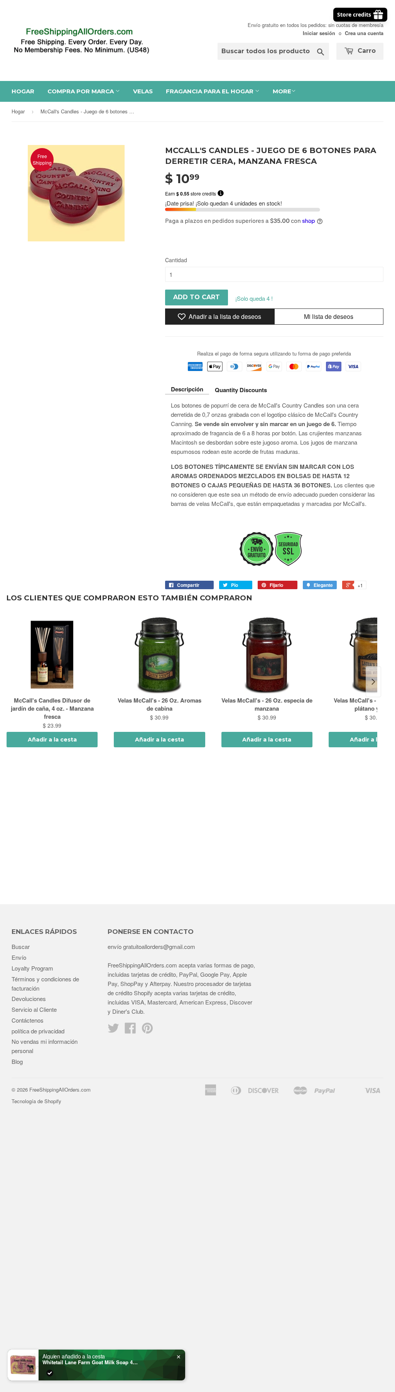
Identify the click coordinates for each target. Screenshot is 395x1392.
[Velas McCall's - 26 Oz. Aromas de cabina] (159, 654)
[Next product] (373, 681)
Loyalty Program (32, 968)
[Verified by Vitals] (49, 1373)
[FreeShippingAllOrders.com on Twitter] (113, 1030)
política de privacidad (38, 1031)
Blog (17, 1061)
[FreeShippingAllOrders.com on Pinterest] (147, 1030)
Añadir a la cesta (52, 739)
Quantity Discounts (241, 390)
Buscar (21, 946)
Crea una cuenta (364, 33)
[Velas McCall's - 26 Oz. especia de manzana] (266, 654)
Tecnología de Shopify (36, 1101)
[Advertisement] (197, 827)
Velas (143, 91)
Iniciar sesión (319, 33)
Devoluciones (29, 998)
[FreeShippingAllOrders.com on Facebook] (130, 1030)
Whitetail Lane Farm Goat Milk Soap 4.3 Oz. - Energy (90, 1362)
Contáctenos (28, 1020)
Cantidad (176, 260)
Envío (19, 957)
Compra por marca (81, 91)
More (282, 91)
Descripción (187, 389)
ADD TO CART (196, 297)
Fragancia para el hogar (210, 91)
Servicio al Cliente (34, 1009)
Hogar (23, 91)
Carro (366, 50)
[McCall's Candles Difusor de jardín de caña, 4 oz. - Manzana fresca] (52, 654)
